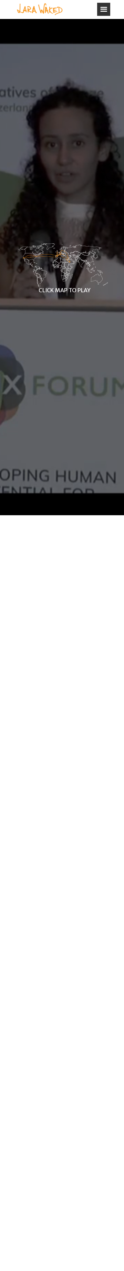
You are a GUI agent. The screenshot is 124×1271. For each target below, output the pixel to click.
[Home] (39, 9)
